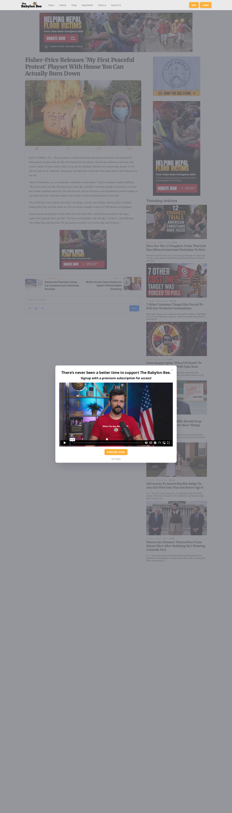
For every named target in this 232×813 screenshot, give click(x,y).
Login (206, 4)
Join (194, 4)
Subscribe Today (116, 451)
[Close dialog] (172, 369)
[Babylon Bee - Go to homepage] (31, 5)
